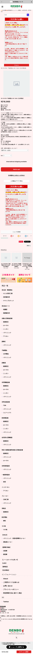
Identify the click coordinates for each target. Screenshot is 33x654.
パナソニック (7, 332)
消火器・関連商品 (7, 290)
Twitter (6, 602)
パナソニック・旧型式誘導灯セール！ (14, 538)
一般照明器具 (6, 475)
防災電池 (4, 517)
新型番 (5, 554)
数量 (2, 155)
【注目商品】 (6, 570)
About (5, 579)
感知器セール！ (7, 542)
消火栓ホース (6, 306)
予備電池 (4, 350)
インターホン (6, 487)
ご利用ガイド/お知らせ (11, 582)
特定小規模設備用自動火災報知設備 (12, 450)
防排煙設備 (5, 418)
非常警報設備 (6, 382)
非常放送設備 (6, 402)
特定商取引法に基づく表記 (12, 593)
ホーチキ (6, 325)
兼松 (4, 521)
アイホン (6, 336)
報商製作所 (6, 313)
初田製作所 (6, 297)
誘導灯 (4, 341)
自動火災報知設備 (7, 318)
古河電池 (6, 354)
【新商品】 (5, 566)
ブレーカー (5, 496)
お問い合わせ (7, 586)
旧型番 (5, 551)
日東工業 (6, 499)
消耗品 (4, 508)
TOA (4, 405)
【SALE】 (5, 535)
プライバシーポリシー (11, 589)
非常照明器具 (6, 466)
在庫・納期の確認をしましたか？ (9, 148)
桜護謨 (5, 309)
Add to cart (16, 169)
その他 (4, 526)
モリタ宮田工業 (7, 293)
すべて (5, 235)
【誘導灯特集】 (6, 547)
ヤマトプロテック (8, 300)
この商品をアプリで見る (16, 181)
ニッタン (6, 329)
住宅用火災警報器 (7, 437)
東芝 (4, 482)
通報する (29, 245)
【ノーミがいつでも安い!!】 (10, 559)
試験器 (4, 363)
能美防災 (6, 322)
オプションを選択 (23, 652)
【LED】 (4, 563)
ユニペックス (7, 412)
